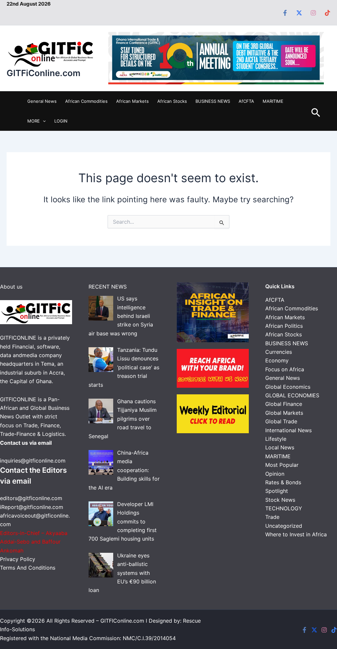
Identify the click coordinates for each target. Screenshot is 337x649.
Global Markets (284, 412)
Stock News (280, 499)
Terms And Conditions (27, 567)
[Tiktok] (327, 13)
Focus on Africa (284, 369)
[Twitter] (299, 13)
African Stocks (172, 101)
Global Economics (287, 386)
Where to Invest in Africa (296, 534)
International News (288, 430)
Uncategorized (283, 525)
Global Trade (281, 421)
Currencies (278, 352)
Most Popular (281, 465)
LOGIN (60, 121)
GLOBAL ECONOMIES (292, 395)
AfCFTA (246, 101)
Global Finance (283, 404)
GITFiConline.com (43, 73)
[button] (43, 121)
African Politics (284, 326)
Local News (279, 447)
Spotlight (276, 491)
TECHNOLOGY (283, 508)
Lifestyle (275, 439)
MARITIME (273, 101)
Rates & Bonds (283, 482)
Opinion (274, 473)
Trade (272, 517)
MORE (33, 121)
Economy (277, 360)
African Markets (132, 101)
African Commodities (86, 101)
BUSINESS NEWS (212, 101)
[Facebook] (285, 13)
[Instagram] (313, 13)
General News (42, 101)
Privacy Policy (18, 559)
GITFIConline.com (122, 620)
